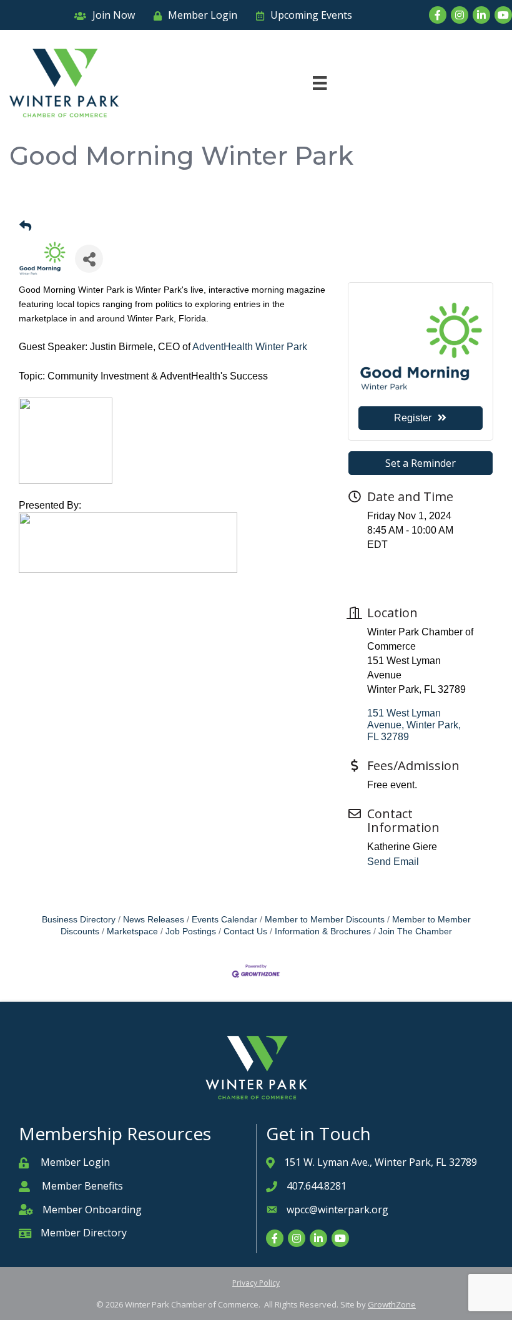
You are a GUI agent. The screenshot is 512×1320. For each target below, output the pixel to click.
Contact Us (245, 931)
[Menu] (320, 83)
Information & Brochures (323, 931)
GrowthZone (392, 1304)
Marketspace (132, 931)
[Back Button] (25, 226)
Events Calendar (224, 919)
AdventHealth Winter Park (249, 346)
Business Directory (79, 919)
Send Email (393, 861)
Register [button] (412, 418)
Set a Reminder (420, 463)
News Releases (153, 919)
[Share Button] (89, 259)
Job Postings (190, 931)
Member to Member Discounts (325, 919)
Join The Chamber (415, 931)
